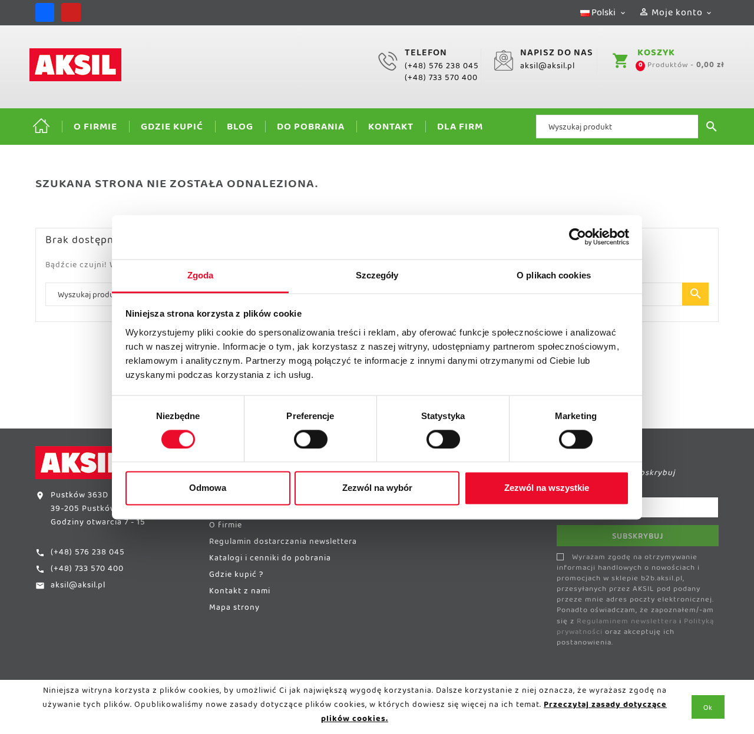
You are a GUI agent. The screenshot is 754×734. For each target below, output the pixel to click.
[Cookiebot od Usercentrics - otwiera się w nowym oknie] (577, 236)
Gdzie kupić (172, 129)
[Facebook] (44, 12)
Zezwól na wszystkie (546, 488)
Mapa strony (234, 610)
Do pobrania (311, 129)
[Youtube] (70, 12)
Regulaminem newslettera (627, 623)
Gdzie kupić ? (236, 577)
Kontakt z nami (239, 593)
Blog (240, 129)
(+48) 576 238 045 (442, 68)
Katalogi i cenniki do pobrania (270, 560)
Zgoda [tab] (200, 275)
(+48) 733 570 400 (441, 80)
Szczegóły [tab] (377, 275)
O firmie (95, 129)
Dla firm (460, 129)
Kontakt (391, 129)
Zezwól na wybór (377, 488)
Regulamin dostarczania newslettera (283, 544)
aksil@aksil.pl (547, 68)
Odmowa (207, 488)
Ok (708, 710)
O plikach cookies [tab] (554, 275)
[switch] (311, 439)
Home (41, 126)
